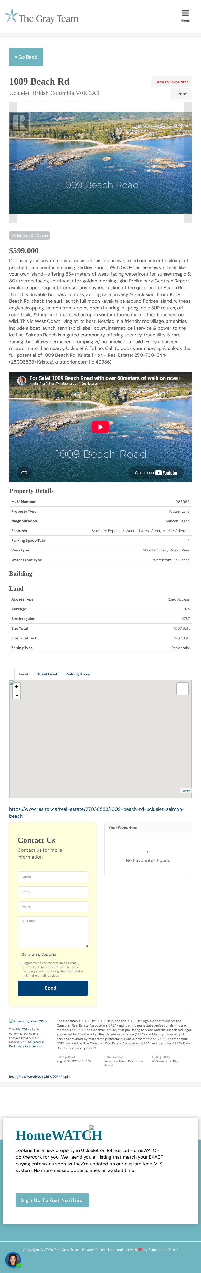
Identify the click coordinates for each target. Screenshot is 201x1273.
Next (188, 162)
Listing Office (161, 1057)
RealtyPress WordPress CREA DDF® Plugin (39, 1077)
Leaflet (186, 790)
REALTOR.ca (23, 1029)
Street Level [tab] (47, 674)
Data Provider (113, 1057)
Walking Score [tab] (78, 674)
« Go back (26, 57)
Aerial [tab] (23, 674)
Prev (13, 162)
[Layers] (182, 689)
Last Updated (66, 1057)
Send (51, 988)
